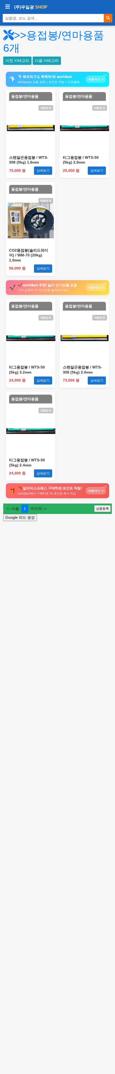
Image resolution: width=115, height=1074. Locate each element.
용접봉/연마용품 (25, 96)
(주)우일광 (30, 7)
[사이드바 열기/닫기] (8, 7)
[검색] (108, 18)
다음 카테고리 (47, 60)
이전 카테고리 (17, 60)
